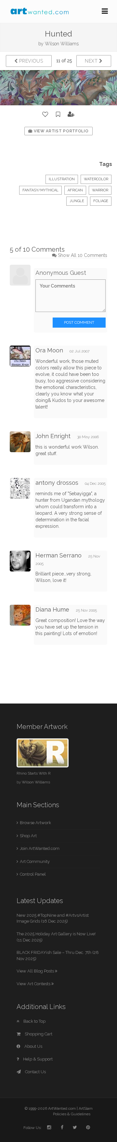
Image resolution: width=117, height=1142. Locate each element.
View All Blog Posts (36, 971)
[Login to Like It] (45, 114)
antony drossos (56, 482)
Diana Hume (52, 609)
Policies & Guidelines (71, 1114)
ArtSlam (86, 1108)
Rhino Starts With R (34, 773)
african (75, 190)
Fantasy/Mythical (40, 190)
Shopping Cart (38, 1033)
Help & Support (37, 1059)
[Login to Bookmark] (58, 114)
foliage (100, 201)
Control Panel (33, 874)
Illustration (62, 179)
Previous (30, 61)
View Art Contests (34, 983)
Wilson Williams (62, 43)
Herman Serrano (58, 555)
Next (92, 61)
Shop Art (28, 835)
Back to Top (34, 1021)
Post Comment (79, 322)
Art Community (35, 861)
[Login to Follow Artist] (71, 114)
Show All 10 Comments (82, 255)
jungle (77, 201)
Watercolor (96, 179)
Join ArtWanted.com (39, 848)
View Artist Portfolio (60, 131)
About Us (32, 1046)
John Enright (53, 436)
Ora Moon (49, 350)
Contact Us (35, 1071)
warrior (100, 190)
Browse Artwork (35, 822)
